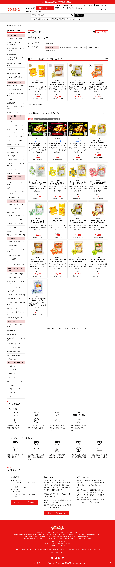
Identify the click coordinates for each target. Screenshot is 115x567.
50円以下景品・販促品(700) (15, 85)
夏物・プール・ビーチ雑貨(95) (16, 295)
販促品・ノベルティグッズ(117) (14, 108)
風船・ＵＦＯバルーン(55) (14, 188)
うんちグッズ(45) (12, 227)
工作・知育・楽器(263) (13, 216)
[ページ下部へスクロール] (111, 562)
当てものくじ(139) (12, 160)
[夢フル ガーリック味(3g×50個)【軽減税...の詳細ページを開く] (98, 259)
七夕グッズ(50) (11, 291)
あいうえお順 (38, 119)
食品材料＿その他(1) (51, 50)
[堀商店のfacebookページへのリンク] (59, 558)
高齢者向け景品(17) (13, 330)
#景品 (54, 19)
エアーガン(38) (11, 169)
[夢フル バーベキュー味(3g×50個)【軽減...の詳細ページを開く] (78, 82)
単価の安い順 (55, 119)
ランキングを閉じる (37, 104)
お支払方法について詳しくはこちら (24, 502)
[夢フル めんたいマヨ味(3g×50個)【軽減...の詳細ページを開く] (98, 181)
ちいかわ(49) (11, 366)
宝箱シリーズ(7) (12, 69)
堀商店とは (25, 549)
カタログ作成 (37, 11)
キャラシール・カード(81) (14, 219)
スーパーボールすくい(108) (15, 125)
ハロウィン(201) (12, 308)
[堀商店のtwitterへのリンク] (52, 558)
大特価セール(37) (12, 359)
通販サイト (33, 549)
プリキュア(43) (11, 373)
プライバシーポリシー (94, 549)
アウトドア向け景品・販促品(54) (15, 325)
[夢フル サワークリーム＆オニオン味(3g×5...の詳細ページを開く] (37, 181)
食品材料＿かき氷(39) (80, 47)
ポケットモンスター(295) (14, 381)
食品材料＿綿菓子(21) (66, 47)
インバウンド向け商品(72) (14, 347)
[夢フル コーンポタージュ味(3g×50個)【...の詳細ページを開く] (78, 259)
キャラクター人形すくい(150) (15, 129)
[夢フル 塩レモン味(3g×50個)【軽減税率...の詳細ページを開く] (57, 181)
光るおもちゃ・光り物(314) (15, 38)
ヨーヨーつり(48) (12, 133)
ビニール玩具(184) (12, 156)
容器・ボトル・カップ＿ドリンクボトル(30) (16, 43)
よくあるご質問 (31, 8)
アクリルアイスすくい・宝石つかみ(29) (16, 164)
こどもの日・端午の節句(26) (15, 274)
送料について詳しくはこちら (56, 513)
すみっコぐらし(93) (13, 396)
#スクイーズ (36, 19)
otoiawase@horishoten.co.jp (67, 5)
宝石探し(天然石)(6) (13, 197)
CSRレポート (47, 549)
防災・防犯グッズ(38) (13, 351)
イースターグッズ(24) (13, 287)
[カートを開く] (101, 9)
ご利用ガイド (70, 8)
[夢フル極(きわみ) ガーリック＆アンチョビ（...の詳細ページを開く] (57, 141)
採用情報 (55, 549)
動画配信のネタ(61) (13, 334)
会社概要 (17, 549)
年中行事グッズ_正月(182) (14, 318)
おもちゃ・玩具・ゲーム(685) (15, 204)
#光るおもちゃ (46, 19)
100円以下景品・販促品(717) (15, 89)
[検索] (72, 15)
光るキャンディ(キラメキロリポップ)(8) (15, 59)
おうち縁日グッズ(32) (13, 173)
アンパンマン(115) (12, 377)
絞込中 (79, 15)
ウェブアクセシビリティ (57, 552)
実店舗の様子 (59, 8)
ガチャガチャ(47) (12, 99)
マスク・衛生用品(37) (13, 255)
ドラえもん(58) (11, 385)
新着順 (31, 119)
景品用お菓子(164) (12, 103)
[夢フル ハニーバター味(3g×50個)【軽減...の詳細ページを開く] (78, 181)
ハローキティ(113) (12, 392)
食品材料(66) (11, 148)
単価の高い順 (46, 119)
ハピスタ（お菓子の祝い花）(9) (15, 78)
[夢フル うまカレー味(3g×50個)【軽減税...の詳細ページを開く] (98, 141)
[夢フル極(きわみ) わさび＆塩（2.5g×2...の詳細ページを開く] (37, 141)
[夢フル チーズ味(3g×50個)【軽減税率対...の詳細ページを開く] (98, 82)
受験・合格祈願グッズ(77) (14, 344)
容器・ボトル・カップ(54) (14, 140)
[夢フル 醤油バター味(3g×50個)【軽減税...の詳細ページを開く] (98, 220)
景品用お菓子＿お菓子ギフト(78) (15, 64)
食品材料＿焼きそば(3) (94, 47)
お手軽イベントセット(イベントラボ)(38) (15, 192)
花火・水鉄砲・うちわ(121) (15, 298)
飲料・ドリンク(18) (13, 112)
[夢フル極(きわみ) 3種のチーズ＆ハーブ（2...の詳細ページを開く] (78, 141)
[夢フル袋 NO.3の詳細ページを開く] (37, 82)
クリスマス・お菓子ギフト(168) (14, 313)
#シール (78, 19)
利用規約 (71, 549)
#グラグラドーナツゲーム (65, 19)
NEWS (40, 549)
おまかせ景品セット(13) (14, 54)
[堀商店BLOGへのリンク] (63, 558)
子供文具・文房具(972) (13, 242)
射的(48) (9, 121)
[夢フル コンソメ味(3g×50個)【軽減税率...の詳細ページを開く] (57, 82)
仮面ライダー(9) (12, 370)
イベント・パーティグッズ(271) (14, 183)
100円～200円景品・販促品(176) (15, 94)
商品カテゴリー (44, 8)
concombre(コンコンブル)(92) (16, 264)
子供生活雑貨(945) (12, 245)
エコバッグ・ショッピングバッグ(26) (16, 250)
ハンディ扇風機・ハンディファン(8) (16, 260)
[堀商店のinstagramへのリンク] (56, 558)
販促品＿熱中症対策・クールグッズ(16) (16, 49)
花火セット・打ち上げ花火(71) (16, 235)
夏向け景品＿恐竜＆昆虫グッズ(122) (16, 303)
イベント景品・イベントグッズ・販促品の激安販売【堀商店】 (51, 563)
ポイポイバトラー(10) (13, 73)
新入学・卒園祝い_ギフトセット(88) (15, 282)
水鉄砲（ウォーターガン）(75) (16, 231)
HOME (9, 25)
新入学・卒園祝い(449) (13, 277)
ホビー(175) (10, 212)
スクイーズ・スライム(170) (15, 223)
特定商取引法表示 (81, 549)
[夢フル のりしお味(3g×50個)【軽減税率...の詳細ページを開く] (37, 220)
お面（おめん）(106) (13, 152)
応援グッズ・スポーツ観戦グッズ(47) (16, 339)
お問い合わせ (80, 8)
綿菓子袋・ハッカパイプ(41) (15, 144)
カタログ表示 (101, 32)
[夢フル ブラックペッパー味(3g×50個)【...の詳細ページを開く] (37, 298)
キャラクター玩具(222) (13, 208)
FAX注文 (28, 11)
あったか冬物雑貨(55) (13, 355)
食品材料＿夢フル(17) (52, 47)
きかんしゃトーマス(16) (14, 389)
